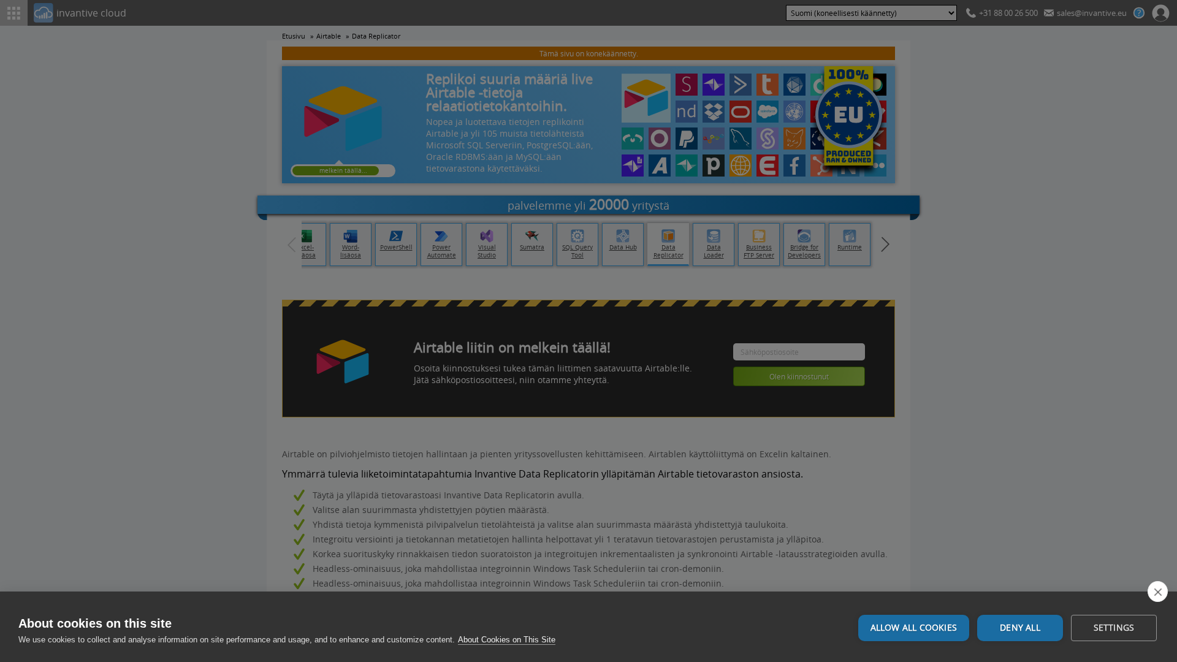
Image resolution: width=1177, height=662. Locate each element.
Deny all (1020, 627)
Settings (1114, 627)
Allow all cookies (913, 627)
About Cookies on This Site (506, 639)
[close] (1158, 591)
